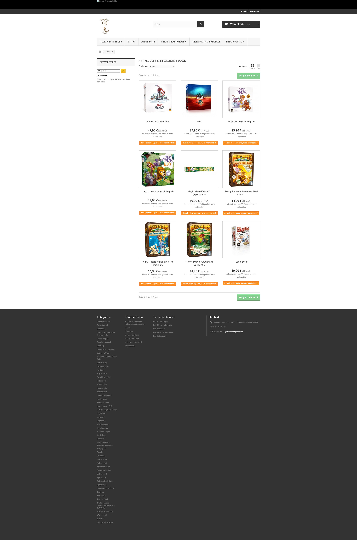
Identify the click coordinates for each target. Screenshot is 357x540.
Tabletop (100, 492)
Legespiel (101, 413)
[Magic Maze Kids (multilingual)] (157, 169)
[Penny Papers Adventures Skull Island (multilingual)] (241, 169)
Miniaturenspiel (103, 432)
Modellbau (101, 435)
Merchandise (102, 428)
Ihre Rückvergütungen (162, 325)
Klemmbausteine (104, 395)
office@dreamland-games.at (231, 332)
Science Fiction (103, 467)
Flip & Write (102, 374)
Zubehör (100, 519)
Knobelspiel (102, 399)
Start (132, 41)
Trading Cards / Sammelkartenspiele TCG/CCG (105, 505)
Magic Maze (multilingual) (241, 121)
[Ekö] (199, 99)
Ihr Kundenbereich (164, 317)
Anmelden (254, 11)
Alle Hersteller (111, 41)
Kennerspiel (102, 388)
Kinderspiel (102, 392)
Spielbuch (101, 477)
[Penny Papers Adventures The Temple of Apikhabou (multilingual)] (157, 239)
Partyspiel (101, 449)
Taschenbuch (102, 499)
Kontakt (244, 11)
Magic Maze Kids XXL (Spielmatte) (199, 193)
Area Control (102, 325)
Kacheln (252, 68)
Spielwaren (102, 485)
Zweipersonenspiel (105, 522)
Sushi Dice (241, 261)
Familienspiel (103, 366)
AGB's (127, 328)
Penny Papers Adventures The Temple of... (157, 263)
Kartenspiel (102, 384)
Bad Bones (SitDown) (157, 121)
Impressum (130, 346)
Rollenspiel (102, 463)
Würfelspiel (102, 515)
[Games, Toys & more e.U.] (123, 25)
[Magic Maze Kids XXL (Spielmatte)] (199, 169)
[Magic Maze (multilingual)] (241, 99)
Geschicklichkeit (104, 377)
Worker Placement (105, 511)
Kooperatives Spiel (105, 406)
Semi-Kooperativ (104, 470)
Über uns (129, 331)
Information (235, 41)
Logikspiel (101, 421)
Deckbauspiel (102, 338)
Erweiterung (102, 363)
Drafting (100, 346)
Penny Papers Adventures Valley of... (199, 263)
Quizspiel (101, 456)
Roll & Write (102, 459)
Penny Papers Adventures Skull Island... (241, 193)
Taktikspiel (101, 496)
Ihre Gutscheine (159, 336)
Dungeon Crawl (103, 353)
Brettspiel (101, 329)
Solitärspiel (102, 474)
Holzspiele (101, 381)
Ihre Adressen (159, 329)
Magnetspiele (102, 424)
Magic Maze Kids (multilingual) (158, 191)
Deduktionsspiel (104, 342)
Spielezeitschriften (105, 481)
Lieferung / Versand (133, 342)
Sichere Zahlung (132, 335)
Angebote (148, 41)
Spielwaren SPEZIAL (106, 488)
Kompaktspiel (103, 403)
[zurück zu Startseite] (99, 52)
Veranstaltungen (174, 41)
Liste (258, 68)
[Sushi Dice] (241, 239)
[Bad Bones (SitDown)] (157, 99)
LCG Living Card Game (107, 410)
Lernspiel (101, 417)
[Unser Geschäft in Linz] (178, 4)
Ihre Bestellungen (160, 321)
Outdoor (100, 439)
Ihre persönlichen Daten (163, 332)
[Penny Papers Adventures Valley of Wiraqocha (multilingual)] (199, 239)
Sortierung (143, 66)
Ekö (199, 121)
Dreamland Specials (206, 41)
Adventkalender (103, 321)
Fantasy (100, 370)
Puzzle (100, 452)
